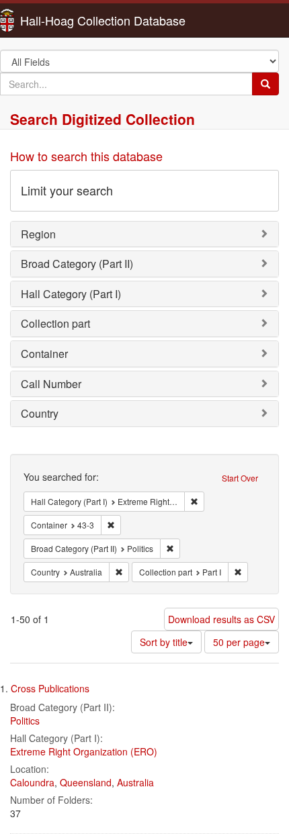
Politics (25, 720)
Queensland (86, 782)
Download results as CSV (221, 619)
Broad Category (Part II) (77, 263)
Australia (135, 782)
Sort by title (164, 642)
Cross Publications (50, 688)
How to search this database (86, 156)
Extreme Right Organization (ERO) (83, 751)
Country (39, 413)
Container (44, 353)
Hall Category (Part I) (71, 294)
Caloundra (32, 782)
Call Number (51, 383)
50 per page (239, 642)
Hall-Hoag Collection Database (60, 20)
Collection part (55, 323)
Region (38, 234)
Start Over (240, 477)
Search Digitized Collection (102, 119)
